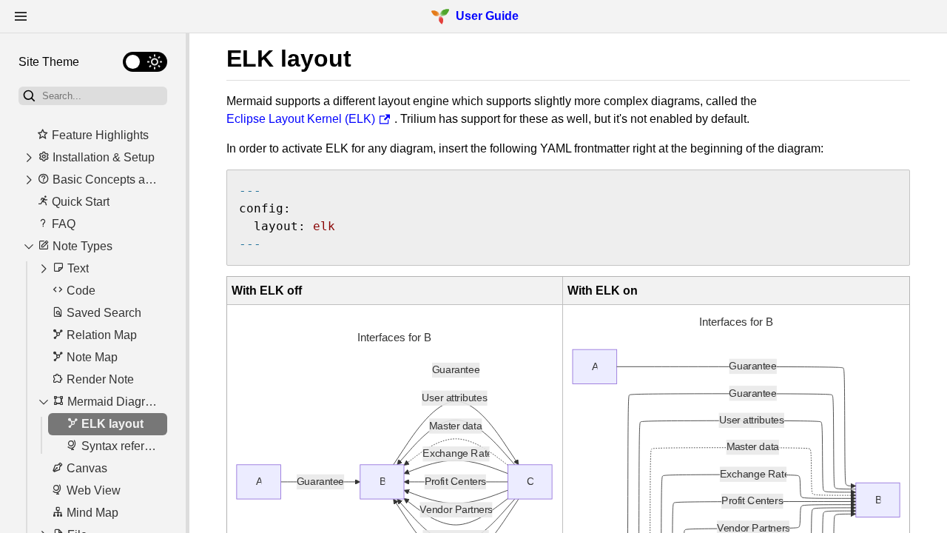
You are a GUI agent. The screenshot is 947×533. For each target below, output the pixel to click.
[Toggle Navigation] (21, 16)
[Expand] (29, 157)
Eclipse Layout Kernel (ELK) (300, 119)
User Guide (487, 16)
